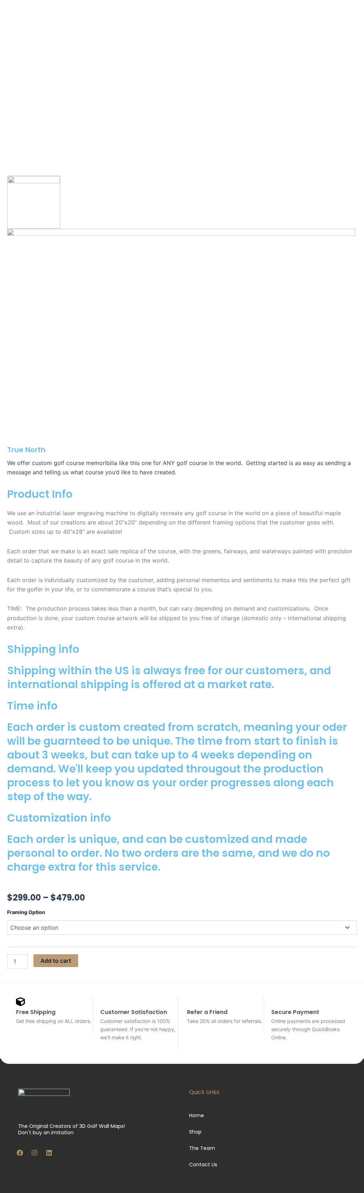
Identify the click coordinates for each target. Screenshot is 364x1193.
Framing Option (26, 912)
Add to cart (56, 960)
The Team (202, 1148)
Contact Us (203, 1164)
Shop (195, 1131)
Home (196, 1115)
